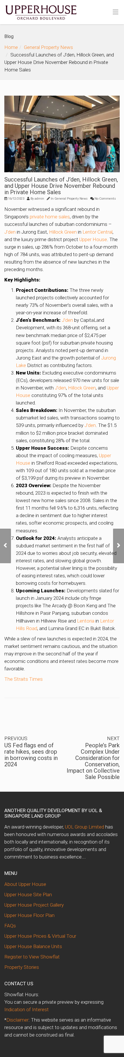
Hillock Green (63, 232)
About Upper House (25, 884)
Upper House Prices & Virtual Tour (40, 936)
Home (11, 47)
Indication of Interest (26, 1009)
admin (39, 199)
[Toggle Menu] (115, 12)
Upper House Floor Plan (29, 915)
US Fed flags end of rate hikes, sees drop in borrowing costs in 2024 (31, 755)
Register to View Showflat (32, 957)
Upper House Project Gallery (34, 905)
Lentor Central (97, 232)
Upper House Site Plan (28, 894)
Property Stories (21, 967)
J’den (10, 232)
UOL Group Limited (84, 827)
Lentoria (85, 621)
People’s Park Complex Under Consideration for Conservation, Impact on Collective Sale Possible (93, 761)
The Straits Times (23, 679)
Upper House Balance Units (33, 946)
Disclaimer (17, 1020)
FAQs (10, 926)
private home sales (50, 217)
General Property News (48, 47)
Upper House (93, 239)
